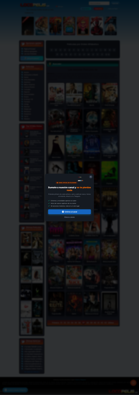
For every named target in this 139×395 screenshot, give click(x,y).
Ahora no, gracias (69, 217)
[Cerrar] (90, 176)
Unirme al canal (71, 212)
